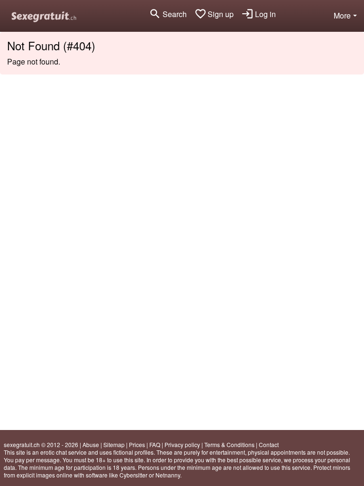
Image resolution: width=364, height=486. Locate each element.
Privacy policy (182, 444)
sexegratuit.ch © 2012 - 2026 (41, 444)
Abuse (90, 444)
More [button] (342, 15)
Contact (269, 444)
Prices (137, 444)
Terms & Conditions (229, 444)
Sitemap (114, 444)
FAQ (154, 444)
